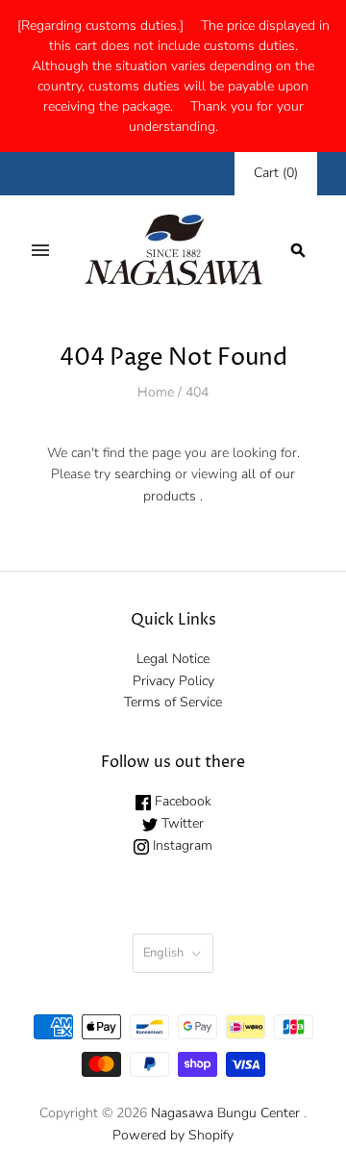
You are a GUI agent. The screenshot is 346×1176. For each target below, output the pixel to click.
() (276, 173)
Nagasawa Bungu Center (225, 1113)
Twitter (181, 823)
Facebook (181, 801)
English (163, 952)
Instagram (180, 845)
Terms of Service (173, 702)
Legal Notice (173, 659)
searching (142, 474)
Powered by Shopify (173, 1135)
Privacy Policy (173, 681)
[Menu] (40, 250)
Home (155, 392)
